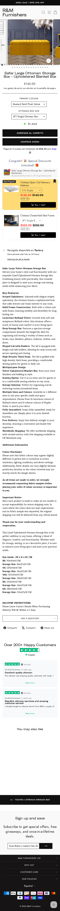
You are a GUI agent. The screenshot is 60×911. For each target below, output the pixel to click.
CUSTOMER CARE (29, 872)
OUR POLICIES (29, 878)
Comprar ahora (30, 141)
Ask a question (30, 618)
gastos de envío (15, 88)
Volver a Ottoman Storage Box (32, 799)
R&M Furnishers (14, 12)
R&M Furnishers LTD (29, 858)
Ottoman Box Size (28, 111)
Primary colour (29, 98)
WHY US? (29, 865)
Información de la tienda (18, 259)
